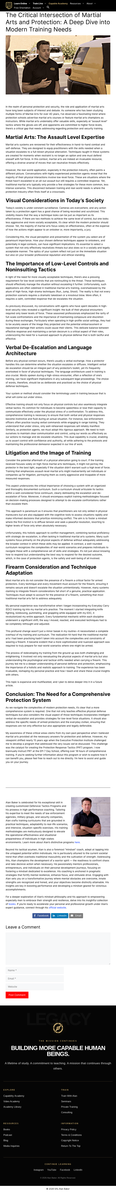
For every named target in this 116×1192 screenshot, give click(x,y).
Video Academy (11, 1101)
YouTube (51, 1170)
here (77, 842)
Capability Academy (13, 1096)
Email (77, 915)
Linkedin (61, 915)
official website (57, 907)
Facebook (42, 915)
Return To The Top (70, 1146)
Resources (75, 3)
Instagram (39, 1170)
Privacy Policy (68, 1129)
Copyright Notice (70, 1140)
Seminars (66, 1101)
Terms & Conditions (71, 1135)
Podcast (7, 1135)
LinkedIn (78, 1170)
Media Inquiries (11, 1146)
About (90, 3)
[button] (48, 8)
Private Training (69, 1106)
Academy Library (12, 1106)
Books (6, 1129)
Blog (5, 1140)
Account (37, 7)
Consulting (66, 1112)
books (12, 904)
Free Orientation (22, 7)
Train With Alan (69, 1096)
